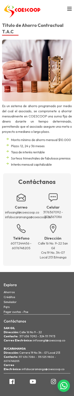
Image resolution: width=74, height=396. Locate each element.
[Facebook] (12, 381)
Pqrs (7, 307)
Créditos (9, 297)
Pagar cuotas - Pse (16, 312)
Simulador (10, 302)
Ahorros (9, 292)
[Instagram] (53, 381)
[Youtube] (33, 381)
